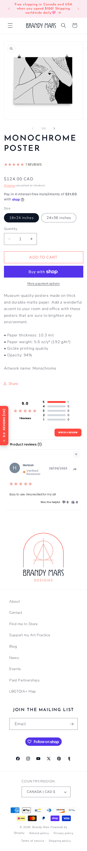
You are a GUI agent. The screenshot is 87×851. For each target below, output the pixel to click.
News (14, 657)
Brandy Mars (41, 827)
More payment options (43, 284)
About (14, 601)
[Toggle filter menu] (76, 454)
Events (15, 668)
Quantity (10, 229)
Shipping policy (60, 841)
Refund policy (39, 833)
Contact (15, 612)
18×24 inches (21, 217)
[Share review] (75, 469)
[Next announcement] (78, 9)
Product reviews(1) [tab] (26, 444)
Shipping (9, 185)
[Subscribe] (71, 724)
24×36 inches (59, 217)
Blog (13, 646)
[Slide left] (33, 128)
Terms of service (32, 841)
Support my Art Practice (29, 635)
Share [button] (13, 383)
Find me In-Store (23, 623)
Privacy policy (63, 833)
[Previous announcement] (9, 9)
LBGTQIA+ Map (22, 691)
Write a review (68, 432)
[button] (10, 25)
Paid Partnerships (24, 680)
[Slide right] (54, 128)
